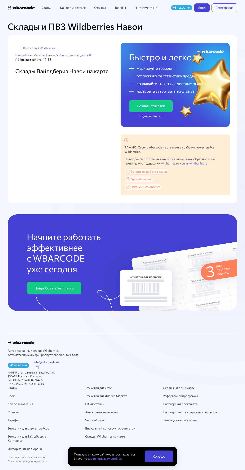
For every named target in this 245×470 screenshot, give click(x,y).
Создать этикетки (151, 106)
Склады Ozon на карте (179, 388)
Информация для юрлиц (25, 449)
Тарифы (120, 7)
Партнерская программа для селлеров (190, 412)
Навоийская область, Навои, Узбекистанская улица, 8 (53, 55)
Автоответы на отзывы (101, 412)
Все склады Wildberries (39, 48)
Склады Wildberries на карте (105, 436)
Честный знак (95, 420)
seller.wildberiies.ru (194, 163)
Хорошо (159, 456)
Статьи (46, 7)
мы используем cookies (104, 458)
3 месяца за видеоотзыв (180, 420)
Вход (202, 7)
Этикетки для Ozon (99, 388)
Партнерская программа (180, 404)
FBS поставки (94, 404)
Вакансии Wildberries (145, 187)
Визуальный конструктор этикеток (110, 428)
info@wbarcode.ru (46, 362)
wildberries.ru (169, 163)
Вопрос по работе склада (149, 171)
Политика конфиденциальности (27, 461)
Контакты (15, 440)
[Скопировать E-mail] (37, 367)
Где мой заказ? (141, 179)
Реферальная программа (180, 396)
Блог (11, 396)
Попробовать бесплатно (54, 288)
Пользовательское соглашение (27, 457)
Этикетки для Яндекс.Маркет (106, 396)
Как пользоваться (73, 7)
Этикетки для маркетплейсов (28, 428)
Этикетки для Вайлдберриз (27, 436)
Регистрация (224, 7)
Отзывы (100, 7)
